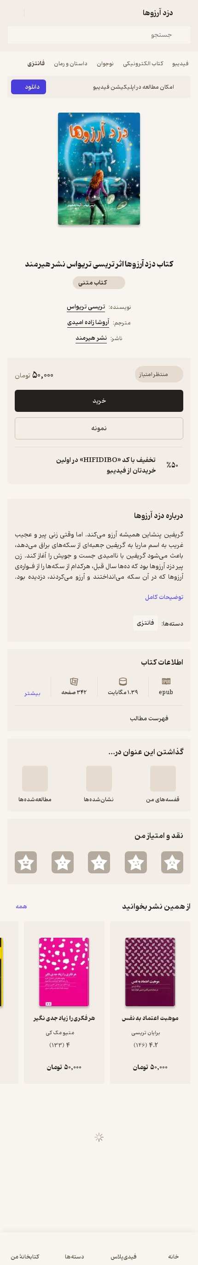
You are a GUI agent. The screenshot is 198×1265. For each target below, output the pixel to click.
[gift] (99, 241)
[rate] (172, 862)
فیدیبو (180, 63)
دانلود (32, 87)
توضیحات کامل (164, 597)
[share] (77, 241)
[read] (35, 779)
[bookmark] (121, 241)
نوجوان (105, 63)
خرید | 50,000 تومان (99, 1253)
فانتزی (36, 63)
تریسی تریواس (86, 307)
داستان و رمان (70, 63)
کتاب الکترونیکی (143, 63)
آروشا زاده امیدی (88, 322)
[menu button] (13, 13)
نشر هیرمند (91, 338)
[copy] (22, 465)
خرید (99, 401)
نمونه (99, 428)
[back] (185, 13)
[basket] (35, 13)
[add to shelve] (163, 779)
